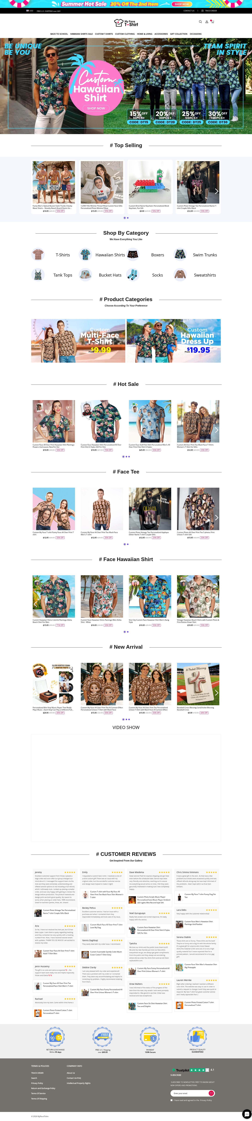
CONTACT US (189, 11)
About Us (71, 1073)
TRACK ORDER (37, 1073)
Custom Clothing (125, 33)
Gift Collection (178, 33)
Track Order (211, 11)
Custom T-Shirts (104, 33)
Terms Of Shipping (39, 1098)
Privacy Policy (37, 1083)
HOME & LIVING (144, 33)
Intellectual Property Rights (78, 1083)
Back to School (59, 33)
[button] (122, 129)
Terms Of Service (38, 1093)
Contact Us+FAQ (74, 1078)
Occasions (196, 33)
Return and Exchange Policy (43, 1088)
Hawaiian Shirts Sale (81, 33)
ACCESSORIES (161, 33)
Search (34, 1078)
